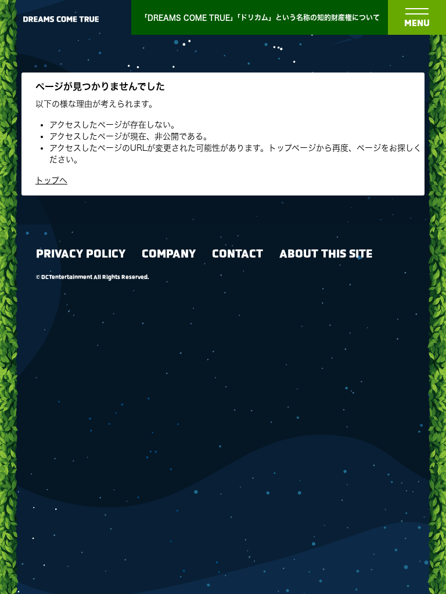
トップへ (51, 180)
